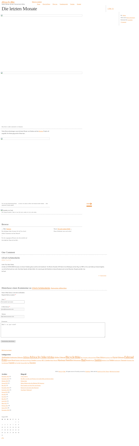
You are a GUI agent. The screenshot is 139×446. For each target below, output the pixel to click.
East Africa (100, 357)
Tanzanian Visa (130, 360)
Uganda (11, 363)
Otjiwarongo (77, 360)
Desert (94, 357)
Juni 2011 (4, 396)
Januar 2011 (4, 407)
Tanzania (124, 360)
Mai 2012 (4, 385)
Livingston (38, 360)
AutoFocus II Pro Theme (103, 371)
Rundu (92, 360)
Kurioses (9, 229)
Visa (28, 363)
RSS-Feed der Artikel (6, 350)
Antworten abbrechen (59, 288)
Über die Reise (46, 4)
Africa (26, 357)
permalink (130, 19)
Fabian (124, 15)
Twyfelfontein (5, 363)
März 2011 (4, 403)
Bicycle (70, 357)
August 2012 (5, 383)
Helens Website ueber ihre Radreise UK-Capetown (32, 383)
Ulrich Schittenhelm (41, 288)
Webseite (4, 314)
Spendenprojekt (64, 4)
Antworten (103, 275)
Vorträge (72, 4)
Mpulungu (61, 360)
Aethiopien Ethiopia (16, 357)
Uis (15, 363)
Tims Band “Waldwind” (26, 390)
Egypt (115, 357)
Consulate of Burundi (88, 357)
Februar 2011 (5, 405)
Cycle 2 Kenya (24, 376)
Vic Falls (18, 363)
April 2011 (4, 401)
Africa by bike (38, 357)
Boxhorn (41, 131)
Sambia (98, 360)
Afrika (50, 357)
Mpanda (55, 360)
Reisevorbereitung (130, 17)
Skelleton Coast (105, 360)
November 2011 (5, 387)
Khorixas (25, 360)
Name (3, 299)
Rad (83, 359)
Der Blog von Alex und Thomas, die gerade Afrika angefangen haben (37, 378)
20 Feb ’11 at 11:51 (6, 260)
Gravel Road (11, 360)
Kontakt (79, 4)
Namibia (69, 360)
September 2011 (5, 390)
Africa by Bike (8, 2)
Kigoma (29, 360)
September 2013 (5, 378)
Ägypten (32, 363)
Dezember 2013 (5, 376)
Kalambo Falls (19, 360)
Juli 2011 (4, 394)
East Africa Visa (108, 357)
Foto (4, 359)
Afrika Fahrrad (59, 357)
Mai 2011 (4, 398)
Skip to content (37, 2)
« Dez (2, 437)
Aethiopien (6, 357)
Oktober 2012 (5, 381)
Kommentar (4, 321)
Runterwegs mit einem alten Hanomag (30, 387)
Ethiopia (121, 357)
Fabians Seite (24, 381)
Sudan (111, 360)
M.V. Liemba (46, 360)
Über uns (55, 4)
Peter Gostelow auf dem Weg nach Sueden (31, 385)
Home (38, 4)
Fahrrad (129, 357)
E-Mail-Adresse (5, 306)
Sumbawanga (117, 360)
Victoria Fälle (24, 363)
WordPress (87, 371)
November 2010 (5, 410)
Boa (82, 357)
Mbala (51, 360)
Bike (77, 357)
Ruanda (88, 360)
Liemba (33, 360)
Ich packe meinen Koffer (64, 229)
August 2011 (5, 392)
